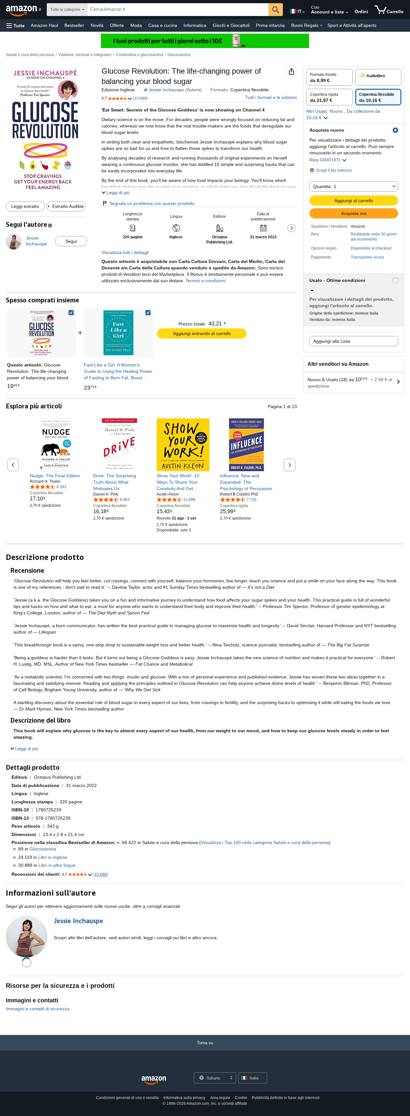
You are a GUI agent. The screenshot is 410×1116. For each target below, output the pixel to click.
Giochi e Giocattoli (231, 25)
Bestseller (74, 25)
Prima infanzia (270, 25)
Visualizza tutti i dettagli (125, 252)
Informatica (195, 25)
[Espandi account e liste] (347, 12)
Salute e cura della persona (30, 55)
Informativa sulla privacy (184, 1097)
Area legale (220, 1097)
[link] (118, 332)
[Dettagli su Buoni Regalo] (321, 25)
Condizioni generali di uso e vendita (127, 1097)
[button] (16, 25)
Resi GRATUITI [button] (325, 159)
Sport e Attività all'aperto (351, 25)
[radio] (329, 77)
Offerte (117, 25)
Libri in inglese (52, 857)
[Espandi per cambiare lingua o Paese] (303, 12)
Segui (71, 241)
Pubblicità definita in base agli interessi (286, 1097)
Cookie (241, 1097)
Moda (136, 25)
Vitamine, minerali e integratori (84, 55)
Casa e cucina (162, 25)
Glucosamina (179, 55)
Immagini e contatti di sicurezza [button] (38, 1008)
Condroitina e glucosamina (139, 55)
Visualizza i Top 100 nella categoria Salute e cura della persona (265, 842)
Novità (97, 25)
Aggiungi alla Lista (331, 341)
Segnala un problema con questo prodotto (152, 203)
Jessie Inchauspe (166, 89)
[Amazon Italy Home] (154, 1080)
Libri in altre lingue (57, 865)
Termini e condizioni (205, 280)
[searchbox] (177, 10)
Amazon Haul (44, 25)
